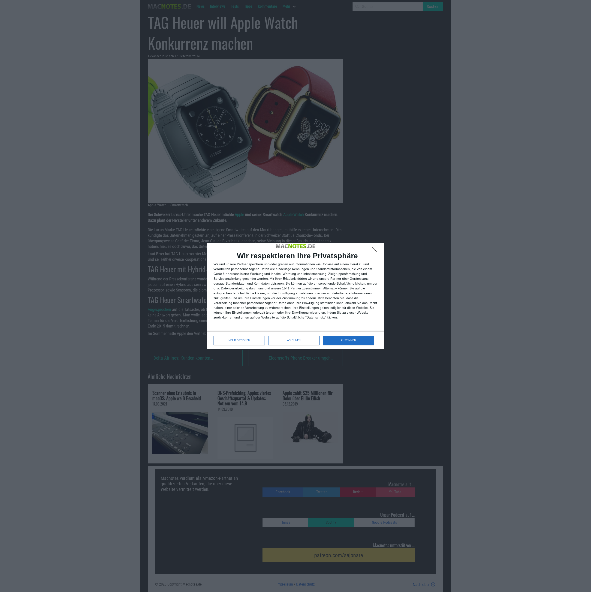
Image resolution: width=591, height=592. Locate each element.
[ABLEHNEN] (376, 251)
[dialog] (295, 296)
